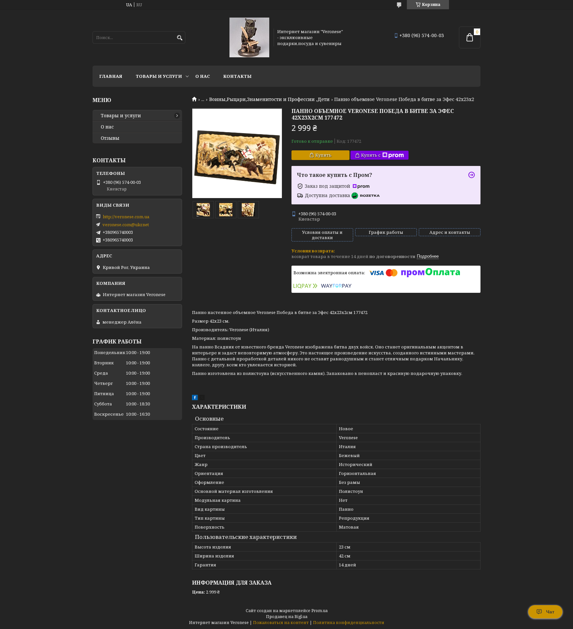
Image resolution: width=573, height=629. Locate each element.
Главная (110, 76)
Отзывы (110, 138)
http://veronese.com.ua (126, 216)
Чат (550, 611)
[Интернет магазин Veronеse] (249, 37)
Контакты (237, 76)
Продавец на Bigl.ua (286, 616)
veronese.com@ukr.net (125, 224)
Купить (323, 155)
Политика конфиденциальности (348, 622)
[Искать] (179, 38)
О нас (202, 76)
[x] (202, 398)
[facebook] (195, 398)
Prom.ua (319, 610)
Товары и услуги (159, 76)
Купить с (371, 155)
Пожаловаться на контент (281, 622)
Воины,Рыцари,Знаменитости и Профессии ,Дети (269, 99)
